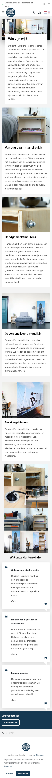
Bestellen (8, 722)
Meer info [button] (8, 766)
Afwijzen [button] (9, 773)
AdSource (38, 755)
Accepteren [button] (23, 773)
